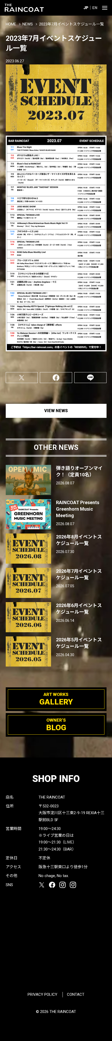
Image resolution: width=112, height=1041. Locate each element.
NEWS (27, 24)
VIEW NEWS (56, 410)
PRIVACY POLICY (42, 994)
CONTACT (75, 994)
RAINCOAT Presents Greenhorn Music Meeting (77, 509)
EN (94, 7)
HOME (11, 24)
